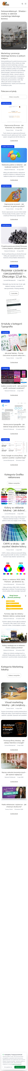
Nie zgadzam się (8, 1067)
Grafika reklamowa (7, 146)
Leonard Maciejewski (9, 460)
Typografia (14, 266)
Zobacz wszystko (14, 97)
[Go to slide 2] (23, 47)
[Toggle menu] (25, 3)
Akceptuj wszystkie (20, 1067)
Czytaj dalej (14, 293)
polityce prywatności (16, 1064)
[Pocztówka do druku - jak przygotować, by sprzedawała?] (14, 36)
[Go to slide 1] (21, 47)
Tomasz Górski (6, 44)
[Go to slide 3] (24, 47)
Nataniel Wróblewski (9, 169)
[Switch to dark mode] (22, 3)
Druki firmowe (8, 34)
